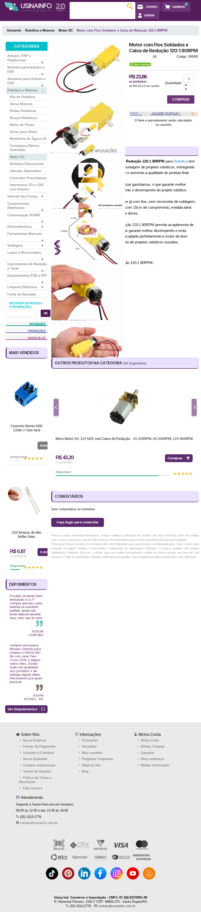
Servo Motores (21, 104)
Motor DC (17, 157)
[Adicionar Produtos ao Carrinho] (186, 85)
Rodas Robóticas (23, 111)
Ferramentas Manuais (25, 236)
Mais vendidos (91, 753)
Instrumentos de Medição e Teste (27, 267)
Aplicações (106, 151)
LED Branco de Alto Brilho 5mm (26, 535)
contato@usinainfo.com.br (38, 823)
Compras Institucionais (39, 765)
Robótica (181, 161)
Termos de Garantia (36, 771)
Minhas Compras (152, 746)
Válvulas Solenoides (25, 171)
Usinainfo (14, 30)
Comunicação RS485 (25, 218)
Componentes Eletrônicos (25, 206)
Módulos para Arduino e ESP (25, 70)
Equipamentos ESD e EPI (27, 278)
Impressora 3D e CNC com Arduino (27, 187)
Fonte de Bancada (21, 294)
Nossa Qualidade (34, 759)
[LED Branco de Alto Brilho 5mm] (27, 500)
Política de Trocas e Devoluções (35, 780)
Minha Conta (149, 734)
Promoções (89, 740)
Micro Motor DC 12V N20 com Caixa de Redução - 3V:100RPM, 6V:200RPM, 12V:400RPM (124, 439)
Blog (84, 771)
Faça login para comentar (78, 522)
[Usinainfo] (35, 6)
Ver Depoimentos (23, 709)
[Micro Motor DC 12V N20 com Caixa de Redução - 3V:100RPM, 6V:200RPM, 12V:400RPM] (124, 407)
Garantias (147, 753)
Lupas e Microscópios (25, 255)
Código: (181, 56)
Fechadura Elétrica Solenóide (24, 148)
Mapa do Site (91, 765)
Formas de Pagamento (38, 746)
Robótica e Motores (25, 90)
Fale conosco (32, 788)
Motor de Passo (22, 125)
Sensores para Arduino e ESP (26, 82)
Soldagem (25, 245)
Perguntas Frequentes (97, 759)
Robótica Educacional (26, 164)
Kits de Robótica (22, 97)
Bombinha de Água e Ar (28, 139)
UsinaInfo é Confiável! (38, 753)
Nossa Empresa (34, 740)
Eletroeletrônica (25, 227)
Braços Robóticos (23, 118)
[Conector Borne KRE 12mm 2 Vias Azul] (27, 394)
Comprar (175, 458)
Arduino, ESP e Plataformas (25, 59)
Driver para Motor (23, 132)
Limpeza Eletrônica (25, 287)
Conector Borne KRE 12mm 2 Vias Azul (26, 428)
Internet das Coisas (25, 196)
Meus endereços (152, 759)
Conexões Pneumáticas (28, 178)
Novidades (89, 746)
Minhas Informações (155, 765)
